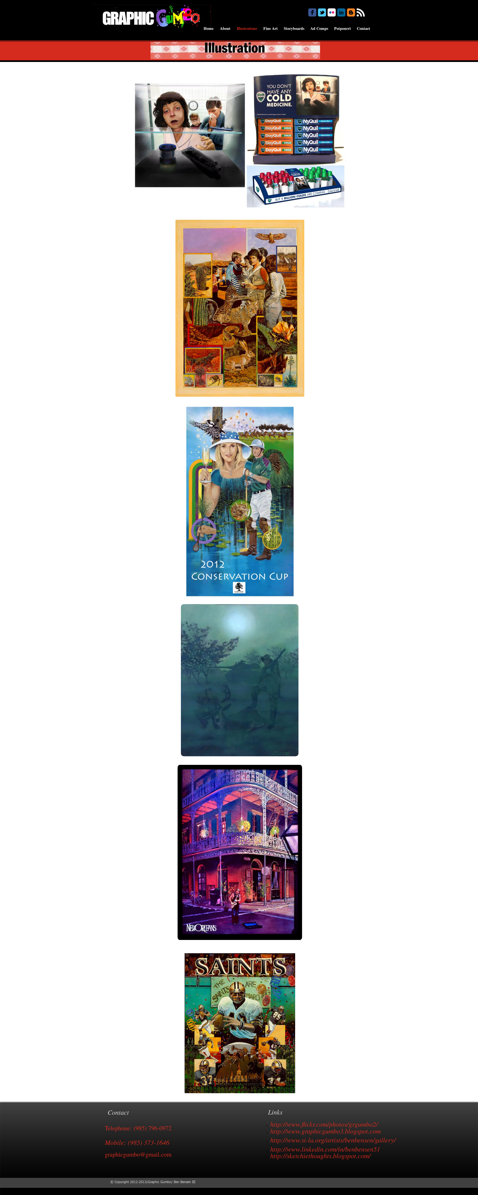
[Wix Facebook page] (312, 12)
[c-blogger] (351, 12)
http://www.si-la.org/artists (306, 1139)
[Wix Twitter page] (322, 12)
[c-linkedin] (341, 12)
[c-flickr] (332, 12)
